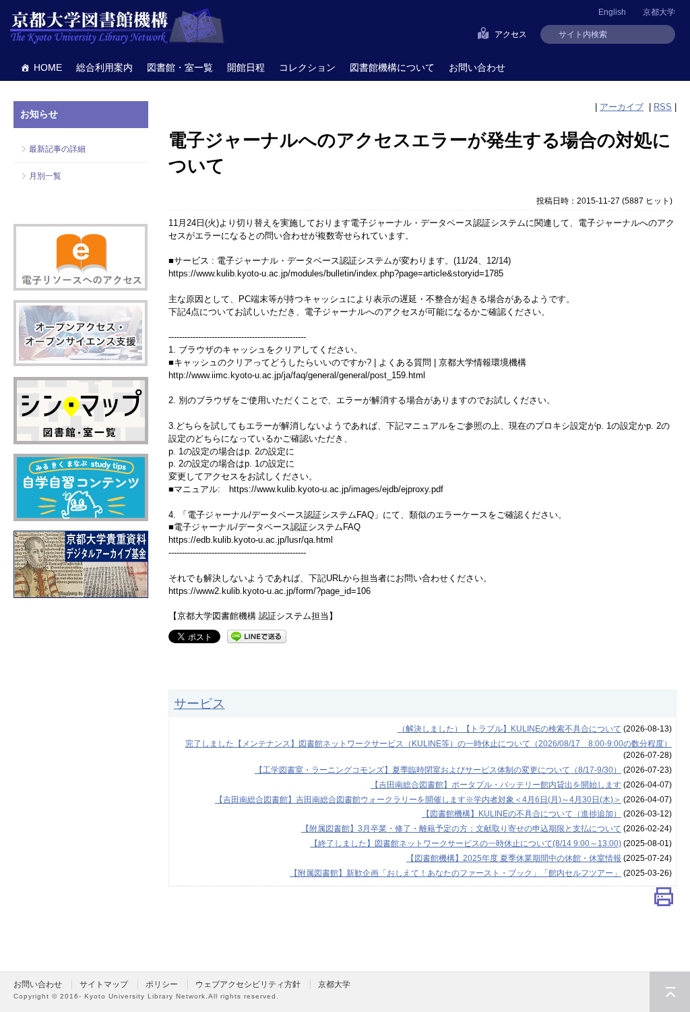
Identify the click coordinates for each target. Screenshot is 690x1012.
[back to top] (670, 992)
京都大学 (659, 12)
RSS (663, 107)
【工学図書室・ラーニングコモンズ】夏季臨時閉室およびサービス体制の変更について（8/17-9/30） (438, 770)
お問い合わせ (477, 67)
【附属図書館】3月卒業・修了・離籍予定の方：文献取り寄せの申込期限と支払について (461, 828)
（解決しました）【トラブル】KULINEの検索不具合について (509, 729)
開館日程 (246, 67)
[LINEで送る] (256, 635)
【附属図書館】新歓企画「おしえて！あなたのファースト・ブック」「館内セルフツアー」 (455, 873)
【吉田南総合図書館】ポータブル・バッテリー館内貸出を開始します (496, 785)
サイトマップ (104, 984)
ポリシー (162, 984)
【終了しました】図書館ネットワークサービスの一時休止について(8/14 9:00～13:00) (465, 843)
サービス (199, 703)
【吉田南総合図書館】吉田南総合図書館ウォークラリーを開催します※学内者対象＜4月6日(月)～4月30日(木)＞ (418, 799)
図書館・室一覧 (180, 67)
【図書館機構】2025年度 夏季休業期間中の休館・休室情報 (513, 858)
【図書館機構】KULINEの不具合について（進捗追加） (521, 813)
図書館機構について (392, 67)
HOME (48, 67)
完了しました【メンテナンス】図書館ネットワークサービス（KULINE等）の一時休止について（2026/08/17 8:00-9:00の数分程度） (428, 743)
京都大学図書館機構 (117, 27)
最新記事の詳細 (57, 149)
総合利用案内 (104, 67)
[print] (664, 900)
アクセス (511, 34)
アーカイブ (622, 107)
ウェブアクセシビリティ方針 (248, 984)
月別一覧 (45, 176)
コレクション (307, 67)
